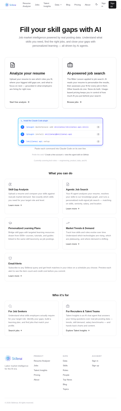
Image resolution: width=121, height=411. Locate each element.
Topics (66, 389)
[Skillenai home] (10, 5)
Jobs (37, 5)
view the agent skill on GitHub (77, 155)
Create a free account (53, 155)
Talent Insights (47, 4)
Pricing (77, 5)
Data (57, 5)
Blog (68, 5)
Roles (65, 370)
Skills (65, 365)
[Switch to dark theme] (96, 4)
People (66, 375)
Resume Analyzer (27, 4)
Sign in (104, 4)
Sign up (112, 4)
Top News (67, 379)
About (87, 5)
